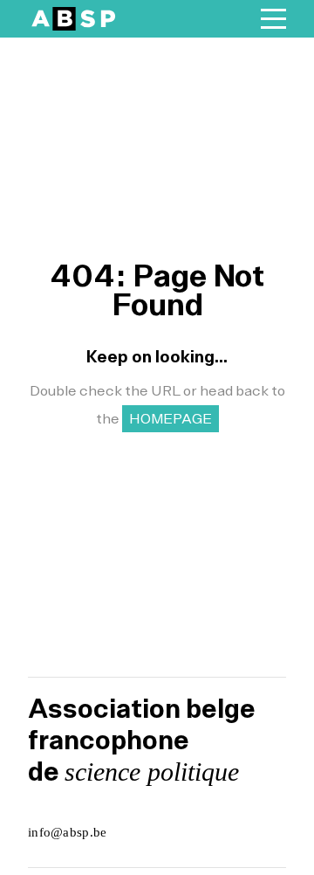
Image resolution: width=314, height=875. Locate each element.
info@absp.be (67, 832)
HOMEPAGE (170, 418)
